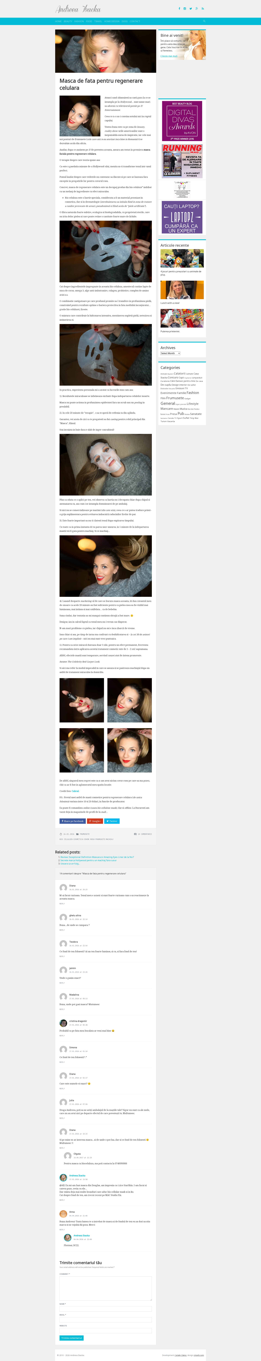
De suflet (191, 385)
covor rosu (89, 839)
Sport (180, 418)
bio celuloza (66, 839)
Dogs (125, 21)
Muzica (183, 408)
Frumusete (85, 834)
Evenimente (168, 393)
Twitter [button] (113, 821)
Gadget (187, 398)
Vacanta (171, 421)
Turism (164, 421)
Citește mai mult (169, 56)
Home (58, 21)
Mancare (167, 409)
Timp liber (194, 418)
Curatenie (165, 381)
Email (63, 1315)
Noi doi (191, 409)
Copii (181, 377)
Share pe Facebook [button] (73, 821)
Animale (164, 374)
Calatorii (179, 373)
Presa (173, 414)
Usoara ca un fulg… (70, 863)
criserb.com (199, 1355)
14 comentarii (145, 834)
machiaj (109, 839)
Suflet (186, 417)
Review (187, 414)
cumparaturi (197, 377)
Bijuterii (170, 374)
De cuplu (166, 384)
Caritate (189, 373)
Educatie (172, 389)
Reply (62, 904)
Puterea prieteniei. (170, 331)
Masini (176, 409)
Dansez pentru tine (185, 381)
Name (63, 1304)
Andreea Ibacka (78, 8)
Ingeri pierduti (181, 404)
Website (63, 1326)
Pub (181, 413)
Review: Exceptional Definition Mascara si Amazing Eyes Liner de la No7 (97, 857)
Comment (65, 1274)
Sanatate (196, 414)
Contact (135, 21)
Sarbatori (164, 418)
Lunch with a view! (170, 302)
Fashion (79, 21)
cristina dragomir (78, 1021)
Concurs (173, 377)
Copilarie (187, 378)
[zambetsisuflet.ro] (182, 189)
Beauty (68, 21)
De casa (199, 381)
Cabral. (75, 791)
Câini (172, 381)
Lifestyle (192, 404)
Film (163, 398)
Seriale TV (172, 418)
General (168, 403)
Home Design (111, 21)
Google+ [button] (96, 821)
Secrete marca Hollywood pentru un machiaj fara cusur (88, 860)
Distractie (164, 388)
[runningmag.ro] (182, 161)
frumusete (100, 839)
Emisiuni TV (181, 388)
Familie (181, 393)
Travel (98, 21)
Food (89, 21)
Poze (168, 414)
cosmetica (78, 839)
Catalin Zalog (180, 1355)
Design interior (179, 384)
